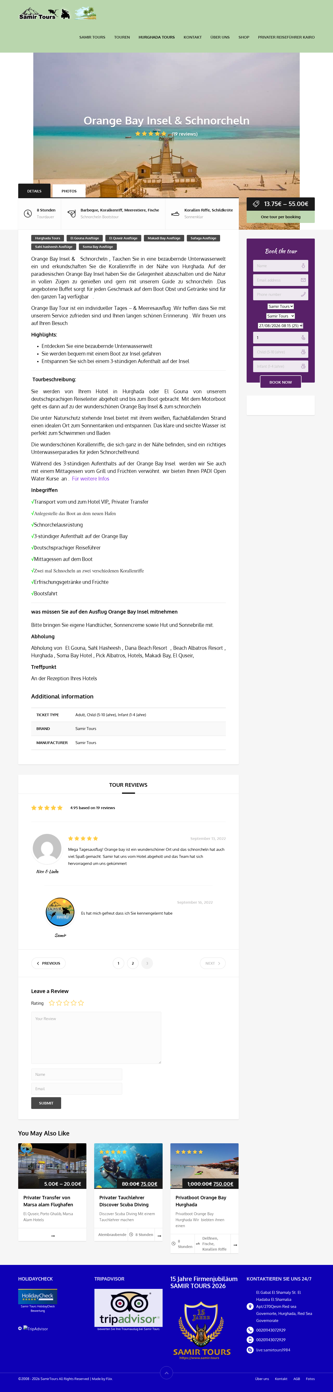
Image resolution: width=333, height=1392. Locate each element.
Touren (122, 37)
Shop (244, 37)
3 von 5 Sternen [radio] (66, 1003)
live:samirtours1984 (273, 1349)
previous (51, 963)
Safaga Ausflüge (203, 238)
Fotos (310, 1379)
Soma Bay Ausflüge (98, 247)
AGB (296, 1379)
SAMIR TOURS (92, 37)
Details (34, 191)
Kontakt (193, 37)
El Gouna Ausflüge (85, 238)
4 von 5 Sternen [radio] (74, 1003)
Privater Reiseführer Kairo (286, 37)
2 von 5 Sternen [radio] (59, 1003)
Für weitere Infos (90, 479)
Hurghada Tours (157, 37)
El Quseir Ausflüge (123, 238)
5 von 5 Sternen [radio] (81, 1003)
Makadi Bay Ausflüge (164, 238)
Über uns (220, 37)
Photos (69, 191)
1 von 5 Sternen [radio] (52, 1003)
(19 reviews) (185, 134)
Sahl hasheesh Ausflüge (53, 247)
